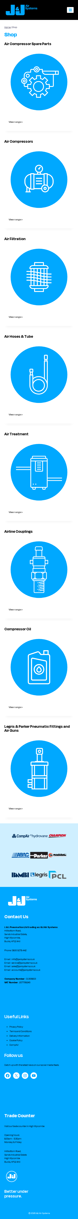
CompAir (14, 1045)
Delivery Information (19, 1036)
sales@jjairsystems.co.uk (23, 966)
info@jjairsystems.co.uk (23, 959)
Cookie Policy (15, 1040)
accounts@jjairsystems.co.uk (26, 970)
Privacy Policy (16, 1027)
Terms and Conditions (20, 1031)
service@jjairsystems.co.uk (24, 963)
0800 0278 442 (19, 950)
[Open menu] (70, 10)
